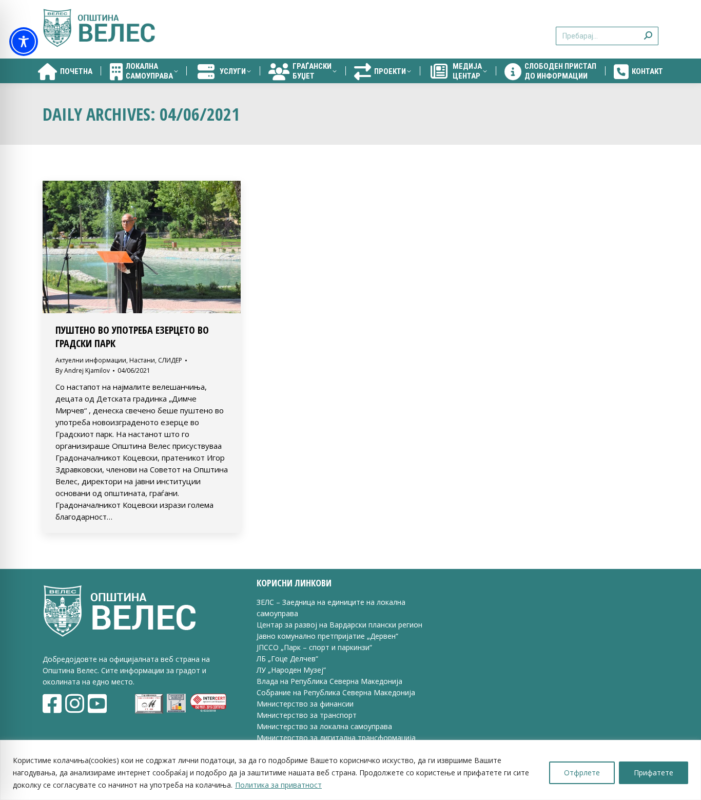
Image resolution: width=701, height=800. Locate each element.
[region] (350, 770)
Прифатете (653, 772)
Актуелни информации (90, 360)
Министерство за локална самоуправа (324, 726)
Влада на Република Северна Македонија (329, 681)
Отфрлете (582, 772)
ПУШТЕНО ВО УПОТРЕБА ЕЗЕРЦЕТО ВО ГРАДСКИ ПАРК (132, 336)
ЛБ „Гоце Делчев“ (287, 658)
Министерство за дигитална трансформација (336, 737)
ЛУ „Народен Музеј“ (291, 670)
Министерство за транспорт (308, 715)
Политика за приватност (278, 785)
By (82, 370)
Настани (142, 360)
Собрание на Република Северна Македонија (336, 692)
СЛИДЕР (170, 360)
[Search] (648, 29)
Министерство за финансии (305, 704)
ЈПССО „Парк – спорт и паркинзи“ (314, 647)
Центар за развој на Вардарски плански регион (339, 625)
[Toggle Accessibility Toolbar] (23, 41)
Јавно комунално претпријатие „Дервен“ (327, 636)
